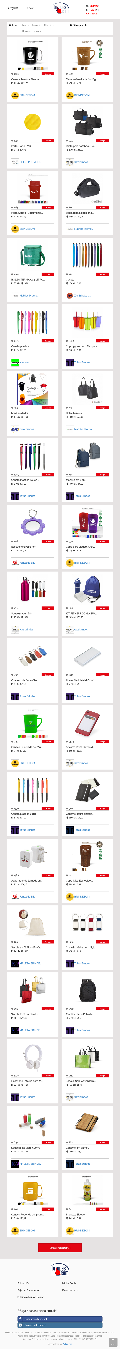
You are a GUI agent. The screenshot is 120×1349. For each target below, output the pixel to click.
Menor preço (26, 31)
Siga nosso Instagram (35, 1325)
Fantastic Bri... (27, 562)
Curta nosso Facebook (36, 1319)
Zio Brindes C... (82, 295)
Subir (113, 1344)
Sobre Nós (23, 1283)
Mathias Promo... (83, 228)
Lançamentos (36, 25)
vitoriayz (24, 362)
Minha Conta (69, 1283)
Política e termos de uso (31, 1297)
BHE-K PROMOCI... (30, 161)
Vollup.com (67, 1343)
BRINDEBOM (27, 95)
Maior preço (38, 31)
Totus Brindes (82, 362)
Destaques (25, 25)
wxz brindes (81, 161)
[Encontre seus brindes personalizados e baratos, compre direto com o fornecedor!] (60, 1268)
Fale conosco (70, 1290)
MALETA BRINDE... (30, 963)
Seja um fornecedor (29, 1290)
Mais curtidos (48, 25)
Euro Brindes (27, 429)
